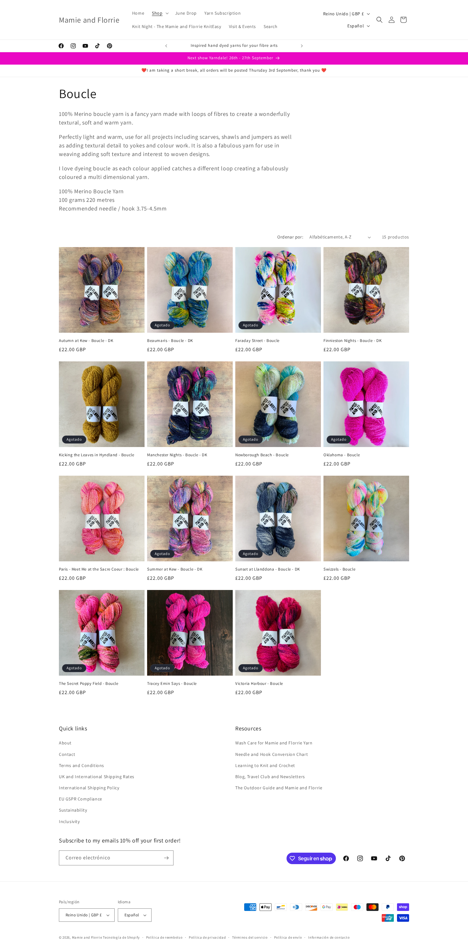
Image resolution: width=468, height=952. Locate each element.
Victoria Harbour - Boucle (259, 683)
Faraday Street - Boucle (257, 340)
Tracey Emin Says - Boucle (172, 683)
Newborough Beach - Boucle (262, 455)
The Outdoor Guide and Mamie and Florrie (278, 788)
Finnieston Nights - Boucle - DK (352, 340)
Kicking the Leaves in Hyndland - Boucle (96, 455)
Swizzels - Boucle (339, 569)
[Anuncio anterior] (166, 46)
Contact (67, 754)
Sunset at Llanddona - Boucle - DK (267, 569)
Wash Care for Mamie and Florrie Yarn (274, 743)
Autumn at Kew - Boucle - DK (86, 340)
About (65, 743)
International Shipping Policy (89, 788)
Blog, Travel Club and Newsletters (270, 776)
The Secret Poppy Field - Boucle (88, 683)
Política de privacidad (207, 937)
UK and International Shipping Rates (96, 776)
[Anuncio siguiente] (302, 46)
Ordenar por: (290, 237)
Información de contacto (329, 937)
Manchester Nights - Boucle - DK (177, 455)
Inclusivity (69, 821)
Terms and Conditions (81, 765)
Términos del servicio (250, 937)
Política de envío (288, 937)
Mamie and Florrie (87, 937)
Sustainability (73, 810)
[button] (159, 13)
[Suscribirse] (166, 857)
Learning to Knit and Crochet (265, 765)
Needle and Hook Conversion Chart (271, 754)
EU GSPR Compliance (80, 799)
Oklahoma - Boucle (341, 455)
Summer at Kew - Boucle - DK (174, 569)
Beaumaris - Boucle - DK (170, 340)
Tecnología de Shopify (121, 937)
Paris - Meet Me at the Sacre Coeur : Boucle (99, 569)
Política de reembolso (164, 937)
